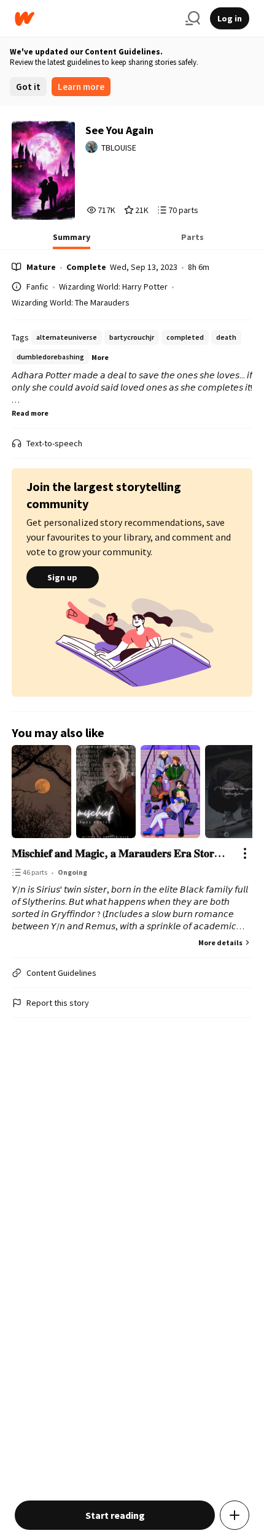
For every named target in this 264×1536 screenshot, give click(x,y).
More (100, 357)
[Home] (95, 18)
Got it (28, 86)
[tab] (71, 240)
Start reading (115, 1515)
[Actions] (245, 853)
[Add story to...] (234, 1515)
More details (220, 942)
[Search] (192, 18)
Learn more (81, 86)
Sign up (62, 577)
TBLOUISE (118, 147)
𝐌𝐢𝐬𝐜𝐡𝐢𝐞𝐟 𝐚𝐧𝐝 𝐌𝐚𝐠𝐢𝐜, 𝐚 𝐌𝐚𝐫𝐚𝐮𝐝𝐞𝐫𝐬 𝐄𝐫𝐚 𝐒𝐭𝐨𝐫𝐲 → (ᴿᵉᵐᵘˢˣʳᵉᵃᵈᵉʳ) (120, 853)
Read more (30, 413)
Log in (229, 18)
